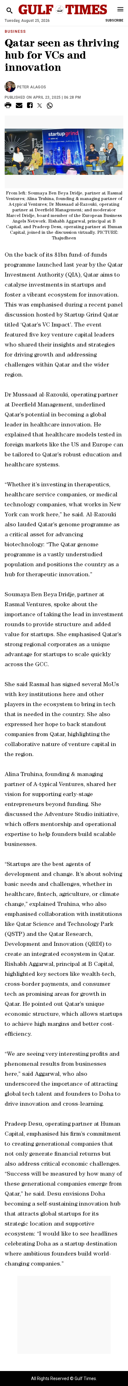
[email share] (19, 106)
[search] (9, 10)
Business (15, 31)
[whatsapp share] (50, 105)
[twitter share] (39, 105)
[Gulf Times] (62, 15)
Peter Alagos (31, 87)
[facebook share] (30, 106)
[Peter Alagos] (11, 87)
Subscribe (114, 20)
